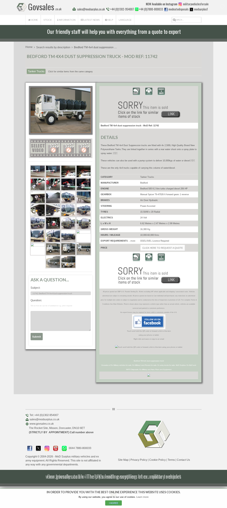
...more (131, 241)
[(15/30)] (68, 210)
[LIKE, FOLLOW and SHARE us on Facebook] (30, 448)
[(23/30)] (68, 236)
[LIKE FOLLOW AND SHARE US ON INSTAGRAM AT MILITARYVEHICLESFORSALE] (196, 4)
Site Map (123, 459)
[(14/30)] (53, 210)
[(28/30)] (83, 249)
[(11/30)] (68, 197)
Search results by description (53, 47)
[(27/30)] (68, 249)
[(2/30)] (53, 171)
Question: (51, 303)
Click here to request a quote (162, 248)
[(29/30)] (53, 262)
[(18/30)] (53, 223)
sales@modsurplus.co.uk (44, 419)
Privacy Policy (138, 459)
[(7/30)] (68, 184)
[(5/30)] (37, 184)
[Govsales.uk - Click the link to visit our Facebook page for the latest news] (148, 321)
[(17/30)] (37, 223)
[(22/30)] (53, 236)
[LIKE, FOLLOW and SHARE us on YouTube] (56, 448)
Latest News (91, 19)
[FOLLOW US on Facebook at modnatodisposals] (166, 9)
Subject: (35, 287)
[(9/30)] (37, 197)
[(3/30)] (68, 171)
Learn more (142, 497)
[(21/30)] (37, 236)
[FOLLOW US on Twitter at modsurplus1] (201, 9)
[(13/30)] (37, 210)
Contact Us (183, 459)
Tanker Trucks (36, 71)
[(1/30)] (37, 171)
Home (34, 19)
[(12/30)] (83, 197)
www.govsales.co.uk (42, 423)
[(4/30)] (83, 171)
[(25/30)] (37, 249)
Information (66, 19)
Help (110, 19)
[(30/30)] (68, 262)
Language (125, 19)
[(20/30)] (83, 223)
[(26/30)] (53, 249)
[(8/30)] (83, 184)
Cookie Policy (157, 459)
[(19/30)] (68, 223)
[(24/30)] (83, 236)
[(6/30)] (53, 184)
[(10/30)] (53, 197)
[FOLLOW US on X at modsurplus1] (191, 9)
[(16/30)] (83, 210)
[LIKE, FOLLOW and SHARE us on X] (38, 448)
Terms (171, 459)
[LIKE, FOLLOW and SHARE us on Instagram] (47, 448)
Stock (48, 19)
